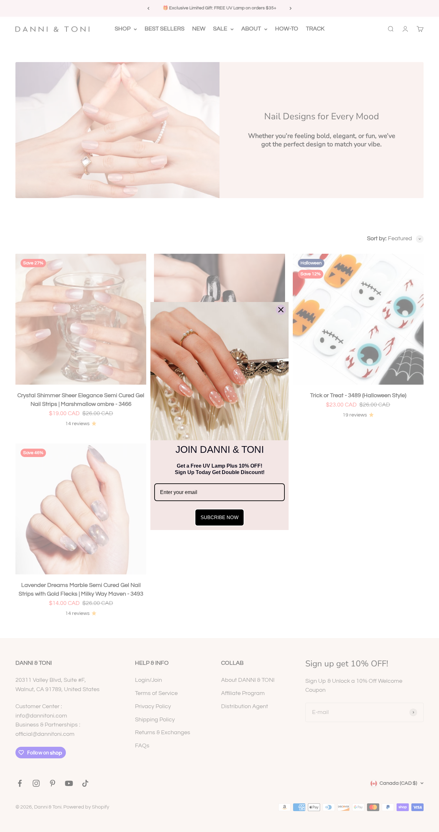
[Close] (281, 309)
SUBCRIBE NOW (219, 517)
